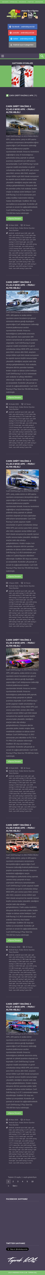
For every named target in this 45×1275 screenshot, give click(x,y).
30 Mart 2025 (13, 1120)
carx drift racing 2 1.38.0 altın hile (24, 957)
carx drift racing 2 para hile (22, 268)
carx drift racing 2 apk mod (21, 257)
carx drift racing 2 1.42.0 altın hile (24, 235)
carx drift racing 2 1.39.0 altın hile (24, 778)
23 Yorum (29, 947)
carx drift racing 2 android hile (22, 253)
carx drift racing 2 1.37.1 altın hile (24, 1130)
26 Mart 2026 (13, 225)
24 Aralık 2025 (14, 404)
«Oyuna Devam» (14, 219)
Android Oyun (13, 228)
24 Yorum (26, 1120)
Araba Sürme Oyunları (27, 228)
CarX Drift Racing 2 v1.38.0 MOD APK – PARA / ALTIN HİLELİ (20, 828)
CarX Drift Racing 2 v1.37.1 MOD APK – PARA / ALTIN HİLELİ (20, 1007)
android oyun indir (21, 233)
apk (29, 233)
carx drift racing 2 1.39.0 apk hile (20, 780)
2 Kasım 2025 (13, 583)
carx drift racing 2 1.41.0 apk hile (20, 416)
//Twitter (31, 1)
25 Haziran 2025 (14, 947)
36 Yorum (27, 768)
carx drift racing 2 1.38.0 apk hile (20, 959)
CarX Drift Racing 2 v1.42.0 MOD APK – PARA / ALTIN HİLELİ (20, 109)
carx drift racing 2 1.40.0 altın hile (24, 593)
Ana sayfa (5, 1)
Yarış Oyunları (14, 230)
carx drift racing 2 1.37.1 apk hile (20, 1132)
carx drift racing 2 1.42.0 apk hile (20, 237)
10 (32, 1181)
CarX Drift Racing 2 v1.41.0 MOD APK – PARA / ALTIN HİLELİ (20, 285)
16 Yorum (27, 583)
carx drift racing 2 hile (23, 261)
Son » (15, 1186)
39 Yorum (26, 225)
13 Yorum (27, 404)
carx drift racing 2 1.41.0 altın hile (24, 414)
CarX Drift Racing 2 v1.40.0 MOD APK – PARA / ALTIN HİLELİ (20, 464)
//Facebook (22, 1)
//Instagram (39, 1)
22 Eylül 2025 (13, 768)
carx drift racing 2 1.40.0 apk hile (20, 595)
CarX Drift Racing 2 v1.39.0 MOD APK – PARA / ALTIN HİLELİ (20, 643)
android (11, 233)
